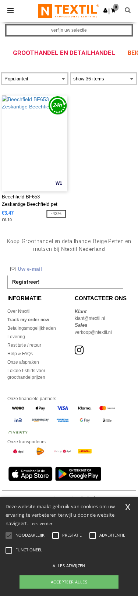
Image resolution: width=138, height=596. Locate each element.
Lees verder (40, 523)
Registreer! (26, 282)
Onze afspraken (23, 362)
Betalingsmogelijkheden (31, 328)
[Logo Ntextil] (68, 11)
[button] (105, 10)
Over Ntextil (19, 311)
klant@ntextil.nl (90, 318)
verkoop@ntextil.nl (93, 332)
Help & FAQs (20, 353)
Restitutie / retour (24, 345)
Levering (16, 336)
